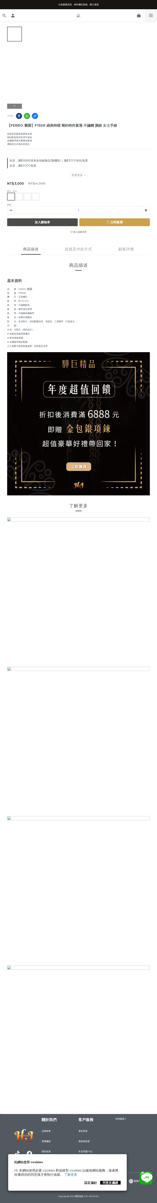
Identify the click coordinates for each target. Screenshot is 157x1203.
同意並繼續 (110, 1183)
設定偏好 (90, 1183)
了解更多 (70, 1175)
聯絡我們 (147, 1178)
